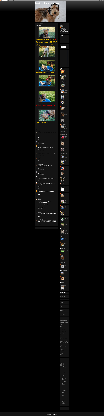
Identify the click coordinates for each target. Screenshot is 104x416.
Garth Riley (61, 306)
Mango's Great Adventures (63, 248)
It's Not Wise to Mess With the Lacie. (64, 391)
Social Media (65, 101)
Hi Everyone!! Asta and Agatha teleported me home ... (64, 382)
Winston (61, 354)
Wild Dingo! (61, 353)
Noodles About (63, 276)
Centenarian (65, 188)
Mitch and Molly (63, 69)
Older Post (56, 228)
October (63, 368)
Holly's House (63, 217)
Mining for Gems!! (64, 378)
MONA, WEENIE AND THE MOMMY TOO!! (64, 132)
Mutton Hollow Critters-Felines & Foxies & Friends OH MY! (64, 154)
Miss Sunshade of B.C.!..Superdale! (62, 329)
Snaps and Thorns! (63, 380)
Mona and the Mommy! (63, 334)
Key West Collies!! (62, 314)
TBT (64, 161)
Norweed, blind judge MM (63, 338)
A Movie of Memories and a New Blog (66, 250)
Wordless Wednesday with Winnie (65, 114)
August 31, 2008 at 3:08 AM (41, 174)
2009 (62, 364)
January (63, 403)
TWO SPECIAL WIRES (64, 106)
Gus (38, 131)
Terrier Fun (62, 112)
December (63, 366)
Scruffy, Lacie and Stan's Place (47, 3)
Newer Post (37, 228)
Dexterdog (61, 302)
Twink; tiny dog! (62, 350)
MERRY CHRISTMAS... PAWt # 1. (66, 120)
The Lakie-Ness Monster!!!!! (64, 372)
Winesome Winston (63, 160)
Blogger (56, 414)
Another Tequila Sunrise (64, 89)
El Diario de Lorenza (64, 177)
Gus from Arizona (62, 309)
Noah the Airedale (40, 164)
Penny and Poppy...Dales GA (64, 342)
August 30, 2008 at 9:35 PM (41, 143)
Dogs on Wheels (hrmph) (65, 108)
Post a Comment (39, 224)
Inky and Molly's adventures (63, 255)
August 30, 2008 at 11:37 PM (41, 150)
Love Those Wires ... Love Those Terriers (64, 199)
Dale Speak (63, 373)
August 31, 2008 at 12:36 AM (41, 155)
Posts (62, 46)
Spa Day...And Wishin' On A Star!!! (63, 395)
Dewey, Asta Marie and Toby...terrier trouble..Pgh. (63, 299)
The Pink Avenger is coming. (65, 207)
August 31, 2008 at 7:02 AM (41, 180)
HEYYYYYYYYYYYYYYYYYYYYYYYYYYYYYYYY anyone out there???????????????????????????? (64, 232)
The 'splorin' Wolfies (64, 95)
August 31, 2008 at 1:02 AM (41, 169)
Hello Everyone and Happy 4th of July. (66, 137)
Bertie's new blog (62, 296)
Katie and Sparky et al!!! (63, 313)
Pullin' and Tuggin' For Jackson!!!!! (64, 388)
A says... (65, 172)
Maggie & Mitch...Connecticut (64, 322)
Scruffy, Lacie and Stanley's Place (63, 28)
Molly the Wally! (62, 333)
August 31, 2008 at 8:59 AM (41, 188)
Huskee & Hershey (63, 193)
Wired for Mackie (63, 285)
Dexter (38, 212)
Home (47, 228)
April (62, 400)
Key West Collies (63, 75)
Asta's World (63, 166)
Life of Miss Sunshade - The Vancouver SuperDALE (64, 187)
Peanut (38, 140)
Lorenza (39, 157)
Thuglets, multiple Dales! (63, 349)
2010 (62, 363)
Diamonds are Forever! (63, 377)
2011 (61, 362)
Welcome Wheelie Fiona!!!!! (64, 375)
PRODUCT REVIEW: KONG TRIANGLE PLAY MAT (65, 157)
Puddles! (61, 345)
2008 (62, 365)
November (63, 367)
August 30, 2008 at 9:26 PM (41, 139)
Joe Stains (39, 152)
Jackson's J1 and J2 (40, 219)
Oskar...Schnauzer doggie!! (63, 341)
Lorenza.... (65, 178)
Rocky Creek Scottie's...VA (63, 346)
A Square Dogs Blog (64, 264)
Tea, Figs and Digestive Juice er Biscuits (64, 385)
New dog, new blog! (63, 81)
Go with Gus (63, 183)
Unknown (39, 189)
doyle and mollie (63, 211)
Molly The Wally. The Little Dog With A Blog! (64, 134)
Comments (62, 47)
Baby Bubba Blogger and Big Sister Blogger (64, 205)
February (63, 402)
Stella (38, 198)
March (63, 401)
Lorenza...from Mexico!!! (63, 319)
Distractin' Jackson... (63, 392)
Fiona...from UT (62, 305)
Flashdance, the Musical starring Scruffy (66, 238)
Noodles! (61, 337)
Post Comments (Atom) (48, 230)
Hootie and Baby (62, 310)
